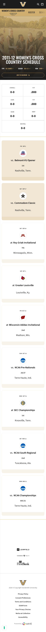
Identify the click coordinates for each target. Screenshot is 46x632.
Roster (31, 12)
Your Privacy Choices (23, 609)
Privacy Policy (23, 594)
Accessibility (23, 617)
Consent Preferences (23, 598)
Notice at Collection (23, 613)
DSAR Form (23, 605)
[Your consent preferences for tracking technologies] (4, 627)
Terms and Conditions (23, 602)
